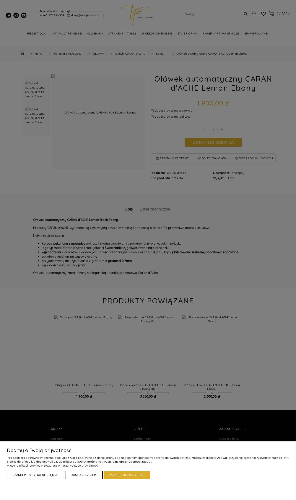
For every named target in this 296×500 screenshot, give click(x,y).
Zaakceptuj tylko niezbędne (35, 475)
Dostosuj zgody (84, 475)
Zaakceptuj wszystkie (127, 475)
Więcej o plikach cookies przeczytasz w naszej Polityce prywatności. (53, 465)
